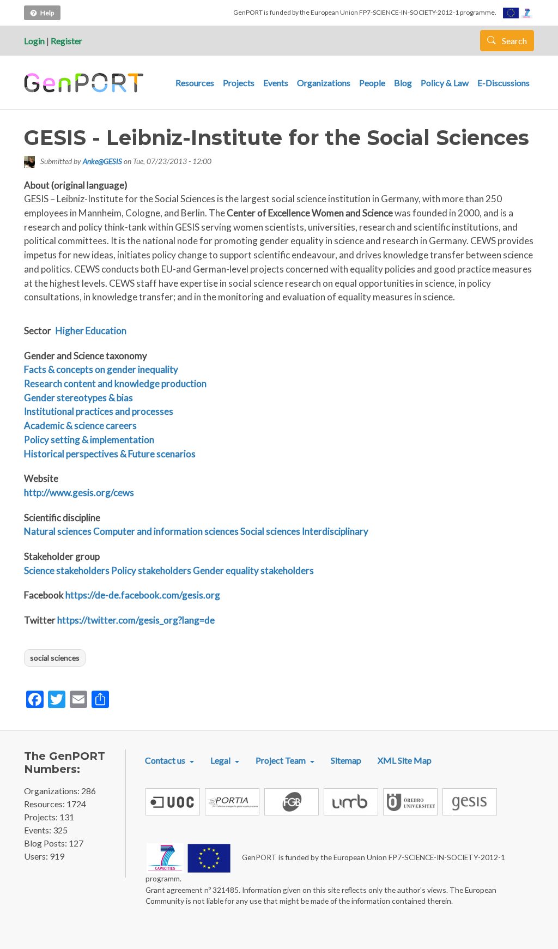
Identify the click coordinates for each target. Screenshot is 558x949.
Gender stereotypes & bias (78, 397)
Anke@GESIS (102, 161)
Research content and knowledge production (115, 383)
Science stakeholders (67, 570)
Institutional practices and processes (98, 411)
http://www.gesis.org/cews (79, 492)
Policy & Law (445, 82)
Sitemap (346, 760)
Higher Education (91, 330)
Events (275, 82)
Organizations (323, 82)
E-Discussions (503, 82)
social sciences (55, 657)
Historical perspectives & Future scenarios (110, 454)
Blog (403, 82)
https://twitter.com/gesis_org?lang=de (136, 620)
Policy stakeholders (151, 570)
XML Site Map (405, 760)
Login (34, 40)
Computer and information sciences (166, 531)
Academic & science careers (80, 425)
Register (66, 40)
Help (47, 13)
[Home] (85, 83)
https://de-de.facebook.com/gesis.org (142, 595)
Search (513, 40)
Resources (194, 82)
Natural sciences (58, 531)
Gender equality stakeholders (253, 570)
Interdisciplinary (335, 531)
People (372, 82)
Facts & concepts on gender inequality (101, 369)
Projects (238, 82)
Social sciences (270, 531)
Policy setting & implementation (89, 439)
